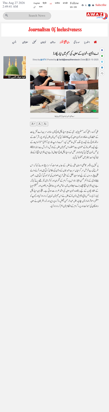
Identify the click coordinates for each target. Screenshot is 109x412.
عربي (35, 7)
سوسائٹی (77, 42)
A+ (33, 124)
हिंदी (45, 3)
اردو (51, 3)
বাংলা (40, 7)
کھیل (34, 42)
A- (45, 124)
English (37, 3)
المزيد (14, 42)
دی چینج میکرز (64, 42)
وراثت (52, 42)
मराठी (65, 3)
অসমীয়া (57, 3)
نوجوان (43, 42)
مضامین (25, 42)
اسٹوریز (87, 42)
